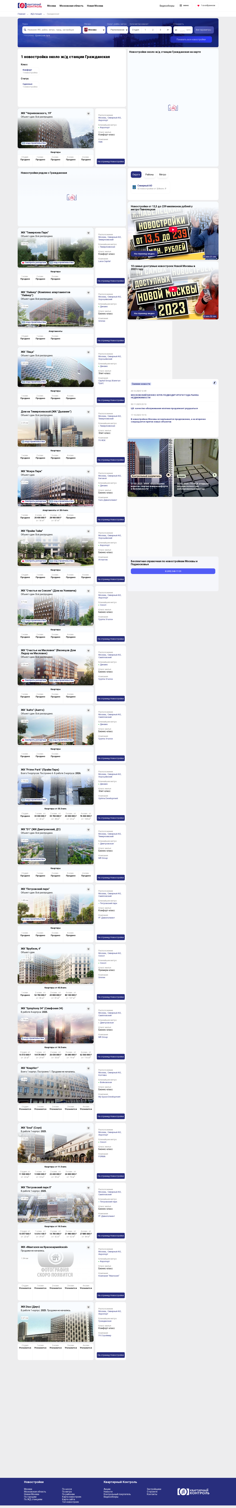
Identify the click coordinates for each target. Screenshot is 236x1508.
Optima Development (108, 798)
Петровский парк (108, 903)
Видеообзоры (111, 1496)
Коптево (102, 1075)
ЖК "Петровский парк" (35, 889)
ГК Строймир (104, 1335)
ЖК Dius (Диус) (30, 1306)
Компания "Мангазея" (108, 1276)
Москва (28, 1489)
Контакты (152, 1494)
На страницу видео (144, 254)
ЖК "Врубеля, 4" (31, 948)
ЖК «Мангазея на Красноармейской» (44, 1247)
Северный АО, (115, 117)
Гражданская (104, 1321)
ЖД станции (36, 14)
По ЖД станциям (33, 1499)
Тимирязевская (107, 247)
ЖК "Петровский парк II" (36, 1187)
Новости (108, 1491)
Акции (107, 1489)
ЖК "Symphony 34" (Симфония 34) (42, 1008)
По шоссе (67, 1489)
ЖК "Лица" (27, 351)
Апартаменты (55, 331)
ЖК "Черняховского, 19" (36, 113)
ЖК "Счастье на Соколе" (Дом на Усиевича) (48, 590)
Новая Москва (31, 1494)
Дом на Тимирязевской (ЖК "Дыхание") (46, 411)
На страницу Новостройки (111, 161)
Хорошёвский (105, 299)
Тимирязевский (106, 239)
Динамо (104, 306)
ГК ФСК (101, 440)
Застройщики (154, 1489)
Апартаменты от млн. (56, 510)
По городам (30, 1496)
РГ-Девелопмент (106, 918)
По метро (67, 1491)
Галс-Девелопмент (107, 500)
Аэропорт (103, 120)
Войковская (106, 1082)
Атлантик (103, 559)
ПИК (100, 142)
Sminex (101, 321)
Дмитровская (107, 843)
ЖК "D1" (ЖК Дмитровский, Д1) (41, 829)
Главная (21, 14)
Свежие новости (141, 384)
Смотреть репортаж (35, 262)
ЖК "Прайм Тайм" (32, 530)
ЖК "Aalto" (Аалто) (32, 709)
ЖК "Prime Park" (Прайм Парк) (40, 769)
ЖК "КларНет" (30, 1068)
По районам (68, 1494)
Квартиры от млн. (55, 808)
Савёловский (105, 657)
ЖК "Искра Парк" (31, 471)
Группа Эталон (105, 619)
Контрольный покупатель (117, 1494)
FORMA (101, 1156)
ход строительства (34, 143)
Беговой (102, 478)
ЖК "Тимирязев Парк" (35, 232)
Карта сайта (68, 1499)
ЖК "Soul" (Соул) (31, 1127)
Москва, (102, 117)
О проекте (152, 1491)
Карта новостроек (71, 1496)
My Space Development (109, 1097)
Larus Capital (104, 261)
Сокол (103, 605)
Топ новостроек (70, 1502)
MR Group (103, 858)
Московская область (35, 1491)
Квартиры (56, 152)
